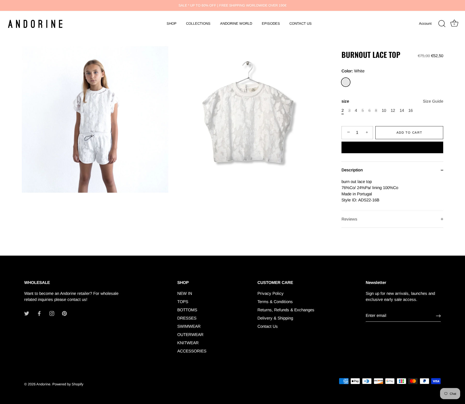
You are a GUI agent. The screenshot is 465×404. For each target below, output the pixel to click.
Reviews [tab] (349, 219)
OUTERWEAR (190, 334)
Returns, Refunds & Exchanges (285, 310)
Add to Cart (409, 132)
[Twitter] (26, 313)
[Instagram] (51, 313)
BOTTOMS (187, 310)
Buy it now (392, 148)
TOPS (182, 301)
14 (402, 110)
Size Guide (433, 101)
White (345, 82)
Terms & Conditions (275, 301)
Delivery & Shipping (275, 318)
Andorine (43, 384)
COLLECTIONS (198, 23)
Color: (352, 71)
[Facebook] (39, 313)
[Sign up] (438, 315)
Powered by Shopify (67, 384)
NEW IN (184, 293)
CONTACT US (300, 23)
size (392, 101)
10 (384, 110)
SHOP (172, 23)
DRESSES (186, 318)
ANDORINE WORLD (236, 23)
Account (425, 23)
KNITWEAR (188, 343)
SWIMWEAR (189, 326)
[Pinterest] (64, 313)
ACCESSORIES (191, 351)
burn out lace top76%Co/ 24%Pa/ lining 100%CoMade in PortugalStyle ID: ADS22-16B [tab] (369, 191)
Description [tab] (352, 170)
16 (410, 110)
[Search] (441, 23)
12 (393, 110)
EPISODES (271, 23)
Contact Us (267, 326)
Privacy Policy (270, 293)
